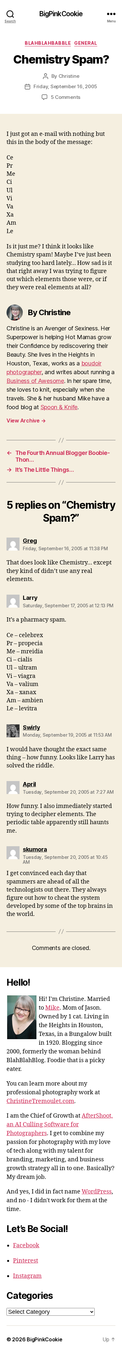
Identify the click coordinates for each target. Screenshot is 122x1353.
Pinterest (25, 1260)
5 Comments (65, 97)
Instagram (27, 1276)
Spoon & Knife (59, 407)
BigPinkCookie (61, 13)
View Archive (26, 420)
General (85, 43)
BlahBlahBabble (48, 43)
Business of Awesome (35, 380)
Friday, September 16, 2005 (65, 86)
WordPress (97, 1191)
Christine (69, 76)
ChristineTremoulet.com (40, 1101)
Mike (52, 1008)
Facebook (26, 1245)
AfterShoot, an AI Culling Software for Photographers (60, 1124)
